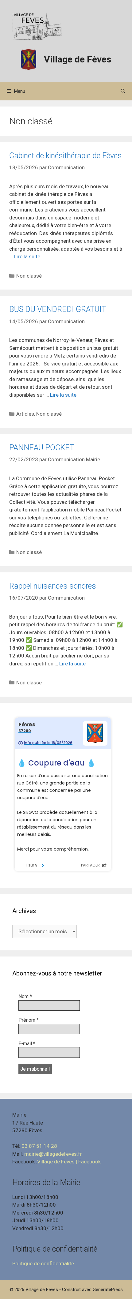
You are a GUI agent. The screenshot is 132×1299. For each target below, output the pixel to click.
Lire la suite (27, 256)
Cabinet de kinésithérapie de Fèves (65, 155)
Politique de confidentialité (43, 1263)
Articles (25, 414)
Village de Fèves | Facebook (69, 1162)
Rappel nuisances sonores (52, 586)
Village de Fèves (77, 59)
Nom (25, 996)
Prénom (28, 1020)
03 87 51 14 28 (39, 1146)
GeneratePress (108, 1289)
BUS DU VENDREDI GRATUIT (57, 309)
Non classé (29, 276)
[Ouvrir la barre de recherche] (123, 91)
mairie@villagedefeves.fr (53, 1154)
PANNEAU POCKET (41, 447)
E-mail (26, 1043)
